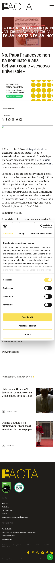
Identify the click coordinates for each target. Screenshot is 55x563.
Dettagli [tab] (21, 233)
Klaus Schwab (42, 160)
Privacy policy (7, 559)
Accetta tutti (27, 317)
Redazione (5, 507)
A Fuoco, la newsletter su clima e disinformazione (19, 532)
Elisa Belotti (12, 412)
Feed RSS (5, 503)
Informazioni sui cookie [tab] (41, 233)
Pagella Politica (7, 529)
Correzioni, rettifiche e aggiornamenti (15, 517)
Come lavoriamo (7, 510)
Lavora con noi (7, 539)
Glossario (5, 514)
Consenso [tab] (8, 233)
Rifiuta (27, 334)
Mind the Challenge (8, 535)
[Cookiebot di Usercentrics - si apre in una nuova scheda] (40, 226)
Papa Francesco (10, 352)
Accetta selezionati (27, 326)
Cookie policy (25, 559)
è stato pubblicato (34, 149)
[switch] (48, 288)
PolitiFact (11, 445)
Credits (42, 559)
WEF (49, 163)
